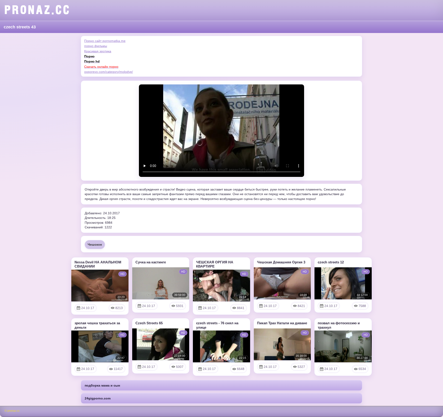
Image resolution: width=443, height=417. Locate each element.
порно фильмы (95, 46)
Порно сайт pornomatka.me (105, 41)
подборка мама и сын (102, 385)
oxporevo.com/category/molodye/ (108, 72)
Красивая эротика (97, 51)
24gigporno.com (98, 398)
